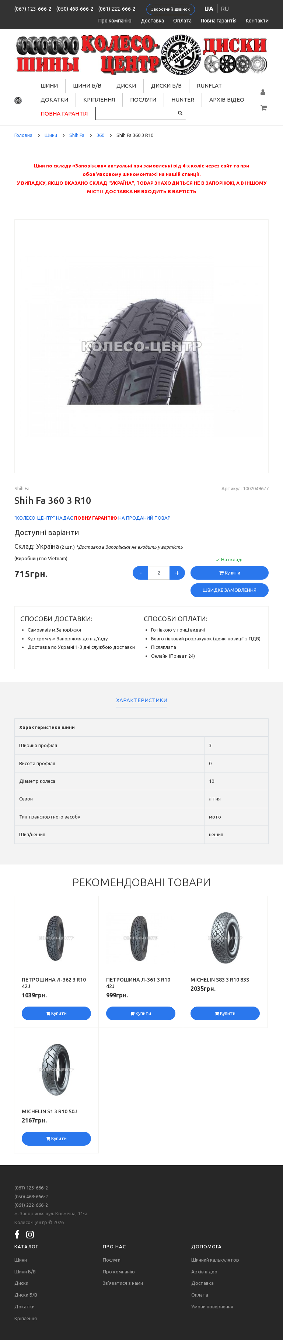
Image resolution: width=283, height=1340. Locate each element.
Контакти (257, 21)
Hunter (182, 99)
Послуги (143, 99)
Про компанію (115, 21)
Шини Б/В (87, 85)
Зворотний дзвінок (170, 9)
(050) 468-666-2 (75, 9)
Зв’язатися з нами (123, 1283)
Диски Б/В (166, 85)
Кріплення (99, 99)
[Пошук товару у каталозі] (180, 113)
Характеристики (141, 700)
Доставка (152, 21)
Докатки (54, 99)
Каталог (26, 1246)
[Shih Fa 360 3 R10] (141, 345)
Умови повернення (212, 1306)
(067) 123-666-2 (33, 9)
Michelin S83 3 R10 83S (220, 980)
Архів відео (226, 99)
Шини (49, 85)
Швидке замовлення (229, 590)
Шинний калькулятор (215, 1259)
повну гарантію (95, 517)
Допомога (206, 1246)
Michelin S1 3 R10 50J (49, 1111)
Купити (232, 572)
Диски (126, 85)
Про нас (114, 1246)
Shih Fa (21, 488)
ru (225, 8)
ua (209, 8)
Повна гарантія (219, 21)
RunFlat (209, 85)
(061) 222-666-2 (117, 9)
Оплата (182, 21)
